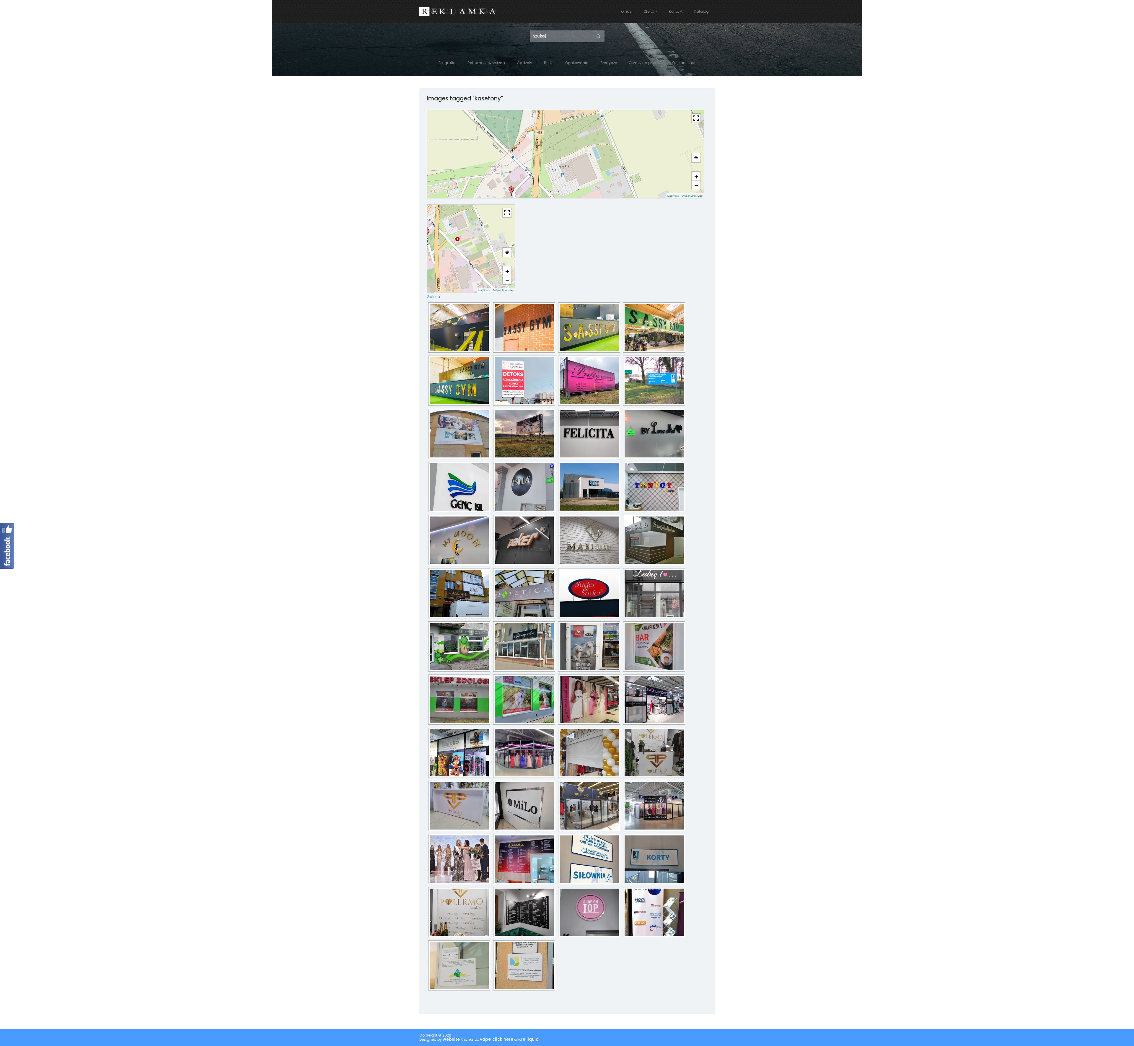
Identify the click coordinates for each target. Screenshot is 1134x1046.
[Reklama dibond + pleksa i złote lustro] (459, 327)
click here (502, 1039)
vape (485, 1039)
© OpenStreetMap (692, 195)
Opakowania (577, 63)
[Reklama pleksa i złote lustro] (589, 327)
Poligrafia (447, 63)
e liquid (531, 1039)
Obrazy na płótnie (644, 63)
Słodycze (608, 63)
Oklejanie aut (683, 63)
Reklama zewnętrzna (486, 63)
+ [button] (696, 176)
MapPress (673, 195)
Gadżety (524, 63)
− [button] (696, 185)
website (451, 1039)
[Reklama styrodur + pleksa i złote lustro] (524, 327)
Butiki (548, 63)
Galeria (433, 297)
